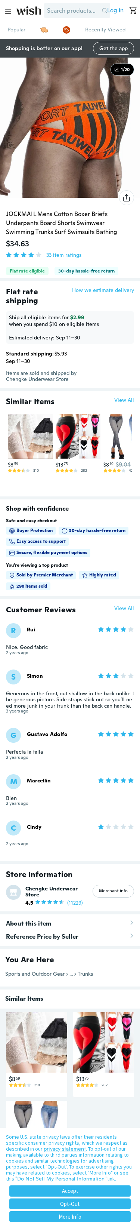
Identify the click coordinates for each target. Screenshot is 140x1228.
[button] (104, 10)
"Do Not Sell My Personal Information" (60, 1178)
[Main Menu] (8, 11)
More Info (70, 1216)
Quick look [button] (32, 445)
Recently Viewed (105, 30)
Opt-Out (70, 1203)
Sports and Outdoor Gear (35, 973)
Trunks (85, 973)
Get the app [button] (113, 48)
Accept (70, 1190)
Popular (16, 30)
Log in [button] (115, 10)
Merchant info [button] (113, 891)
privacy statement (65, 1148)
